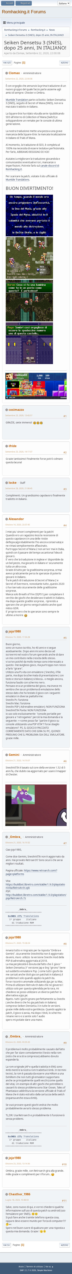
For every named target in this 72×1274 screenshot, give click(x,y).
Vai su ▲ (49, 1266)
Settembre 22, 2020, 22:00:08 (18, 78)
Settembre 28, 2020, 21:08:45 (18, 488)
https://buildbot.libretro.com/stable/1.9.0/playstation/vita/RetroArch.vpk (35, 886)
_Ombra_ (15, 837)
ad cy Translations (23, 916)
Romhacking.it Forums (24, 11)
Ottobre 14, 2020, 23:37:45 (17, 524)
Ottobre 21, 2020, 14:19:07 (17, 760)
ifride (12, 446)
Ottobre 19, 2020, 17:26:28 (17, 637)
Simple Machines (44, 1270)
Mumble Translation (17, 99)
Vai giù (7, 62)
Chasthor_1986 (19, 1194)
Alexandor (16, 519)
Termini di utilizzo (34, 1266)
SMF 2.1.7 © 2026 (28, 1270)
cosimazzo (16, 410)
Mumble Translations (17, 179)
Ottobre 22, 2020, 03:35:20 (17, 1042)
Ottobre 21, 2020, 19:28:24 (17, 943)
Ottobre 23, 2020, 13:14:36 (17, 1163)
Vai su (6, 1245)
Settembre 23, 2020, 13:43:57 (18, 415)
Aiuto (21, 1266)
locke (12, 483)
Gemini (14, 755)
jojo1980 (15, 631)
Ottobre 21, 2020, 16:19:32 (17, 842)
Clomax (14, 73)
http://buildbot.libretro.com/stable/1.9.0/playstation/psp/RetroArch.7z (36, 896)
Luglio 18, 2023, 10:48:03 (17, 1199)
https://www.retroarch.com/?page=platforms (31, 872)
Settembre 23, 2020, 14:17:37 (18, 451)
